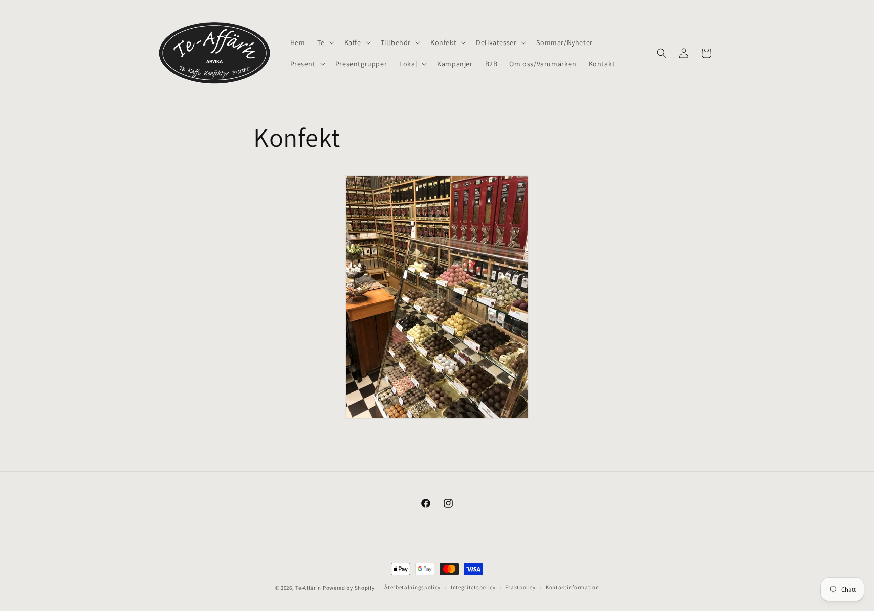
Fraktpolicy (520, 587)
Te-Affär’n (308, 587)
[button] (324, 42)
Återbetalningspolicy (412, 587)
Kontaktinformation (572, 587)
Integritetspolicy (473, 587)
